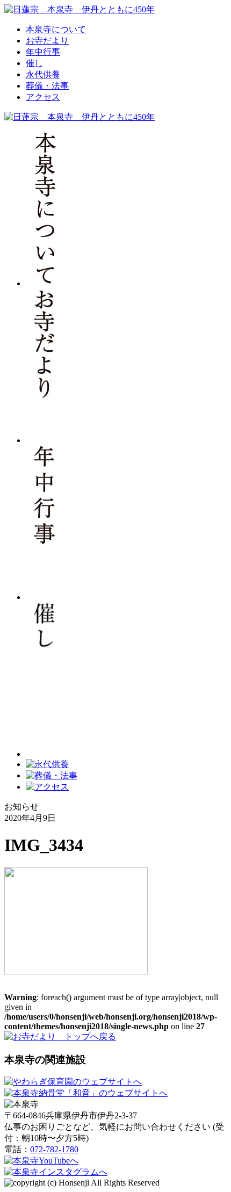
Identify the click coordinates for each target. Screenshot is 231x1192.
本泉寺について (56, 29)
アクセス (43, 97)
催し (34, 63)
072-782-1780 (54, 1149)
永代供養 (43, 74)
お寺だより (47, 40)
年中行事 (43, 51)
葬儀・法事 (47, 85)
